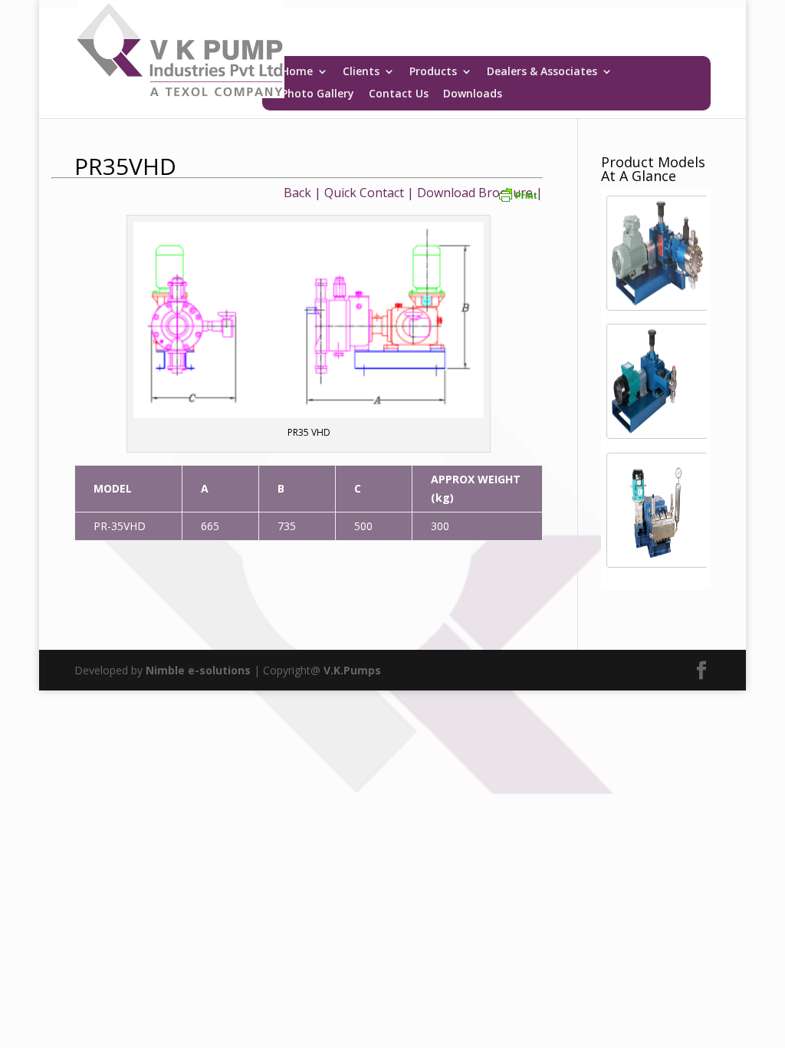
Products (433, 72)
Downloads (472, 94)
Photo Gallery (317, 94)
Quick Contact (364, 192)
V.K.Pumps (352, 670)
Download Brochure (475, 192)
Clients (361, 72)
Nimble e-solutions (198, 670)
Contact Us (399, 94)
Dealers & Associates (542, 72)
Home (297, 72)
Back (297, 192)
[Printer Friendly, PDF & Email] (517, 194)
